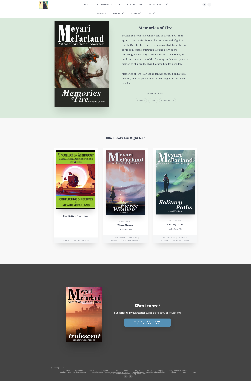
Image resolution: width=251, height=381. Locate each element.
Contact (137, 370)
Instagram (104, 370)
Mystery (135, 14)
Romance (118, 14)
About (150, 14)
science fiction (131, 240)
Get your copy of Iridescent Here (147, 322)
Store (183, 372)
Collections (134, 4)
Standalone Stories (108, 4)
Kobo (152, 100)
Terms (194, 372)
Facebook (79, 370)
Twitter (91, 370)
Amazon (141, 100)
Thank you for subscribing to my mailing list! (128, 373)
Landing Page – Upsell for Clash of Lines (149, 372)
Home (87, 4)
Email (116, 370)
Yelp (68, 370)
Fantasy (101, 14)
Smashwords (167, 100)
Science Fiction (158, 4)
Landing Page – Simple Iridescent (73, 372)
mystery (115, 240)
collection (119, 238)
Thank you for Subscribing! (179, 370)
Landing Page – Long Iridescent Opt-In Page (110, 372)
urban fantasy (81, 240)
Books (160, 370)
